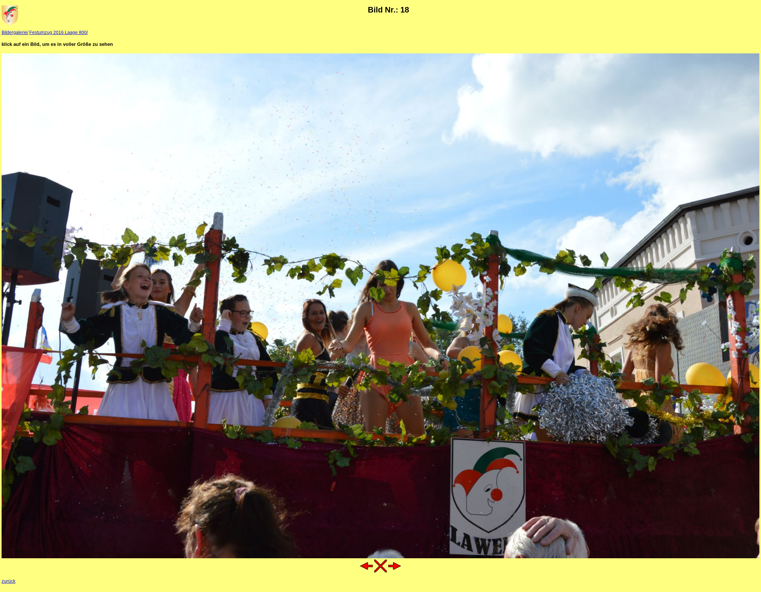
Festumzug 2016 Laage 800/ (58, 32)
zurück (8, 581)
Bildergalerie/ (15, 32)
